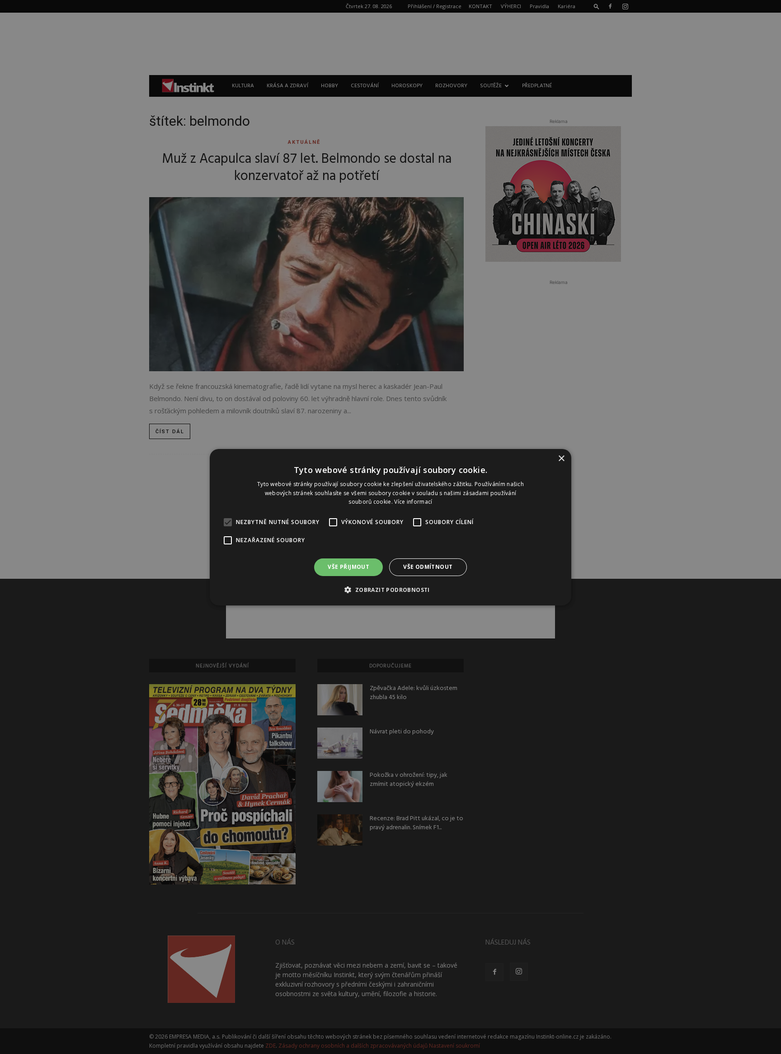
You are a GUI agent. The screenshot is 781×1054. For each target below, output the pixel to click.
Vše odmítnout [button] (427, 567)
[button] (390, 589)
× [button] (561, 458)
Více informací (413, 502)
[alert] (390, 527)
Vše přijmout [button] (348, 567)
